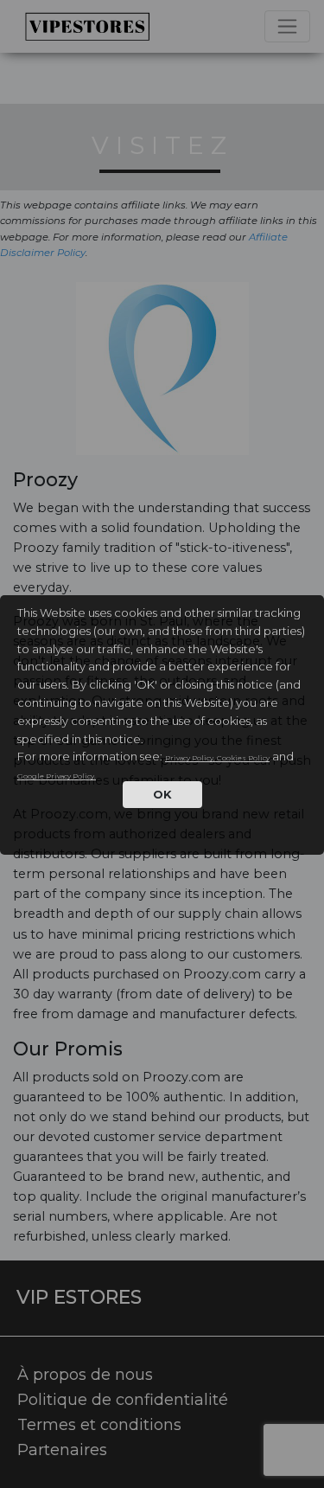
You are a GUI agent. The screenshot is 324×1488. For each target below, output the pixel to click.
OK (162, 794)
